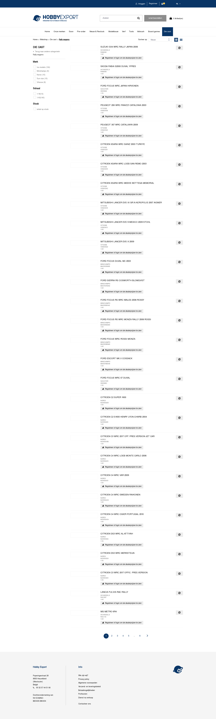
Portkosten (82, 694)
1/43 (40, 98)
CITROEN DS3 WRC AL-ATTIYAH (116, 534)
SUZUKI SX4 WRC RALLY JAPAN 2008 (119, 47)
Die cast (167, 31)
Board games (154, 31)
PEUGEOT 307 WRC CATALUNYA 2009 (119, 125)
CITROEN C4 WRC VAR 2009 (114, 475)
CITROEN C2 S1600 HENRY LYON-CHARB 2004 (123, 417)
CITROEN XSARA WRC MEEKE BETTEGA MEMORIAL (127, 183)
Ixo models (43, 67)
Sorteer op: (142, 39)
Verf (124, 31)
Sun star (42, 79)
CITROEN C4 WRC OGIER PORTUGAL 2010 (122, 514)
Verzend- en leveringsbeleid (89, 687)
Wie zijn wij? (83, 675)
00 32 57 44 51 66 (43, 688)
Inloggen (141, 4)
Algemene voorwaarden (87, 683)
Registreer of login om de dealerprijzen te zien (123, 58)
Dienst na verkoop (85, 698)
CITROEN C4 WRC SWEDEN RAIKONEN (120, 495)
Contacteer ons (84, 704)
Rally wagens (64, 39)
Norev (41, 75)
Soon (71, 31)
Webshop (44, 39)
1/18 (40, 94)
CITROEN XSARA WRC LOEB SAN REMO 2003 (123, 164)
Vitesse (41, 82)
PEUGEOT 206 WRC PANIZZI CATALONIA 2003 (123, 105)
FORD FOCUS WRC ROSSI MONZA (117, 339)
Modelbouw (113, 31)
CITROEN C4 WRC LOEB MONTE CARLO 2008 (123, 456)
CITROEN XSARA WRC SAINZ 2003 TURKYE (122, 144)
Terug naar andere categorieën (47, 51)
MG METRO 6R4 (108, 612)
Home (47, 31)
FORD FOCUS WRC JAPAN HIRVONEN (119, 86)
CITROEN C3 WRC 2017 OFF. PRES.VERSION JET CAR (127, 437)
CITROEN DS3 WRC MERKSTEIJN (117, 553)
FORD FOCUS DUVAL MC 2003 (115, 261)
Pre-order (81, 31)
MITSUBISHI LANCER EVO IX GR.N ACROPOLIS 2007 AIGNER (131, 203)
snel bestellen (155, 18)
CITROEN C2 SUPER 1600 (113, 397)
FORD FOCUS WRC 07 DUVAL (115, 378)
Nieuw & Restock (97, 31)
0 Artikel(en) (178, 19)
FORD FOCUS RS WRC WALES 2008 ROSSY (122, 300)
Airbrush (140, 31)
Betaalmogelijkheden (86, 690)
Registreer (153, 3)
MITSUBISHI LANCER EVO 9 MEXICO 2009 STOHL (125, 222)
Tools (131, 31)
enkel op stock (42, 109)
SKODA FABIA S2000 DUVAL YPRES (118, 67)
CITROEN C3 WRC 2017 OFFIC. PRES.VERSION (124, 573)
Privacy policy (83, 679)
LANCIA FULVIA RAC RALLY (114, 592)
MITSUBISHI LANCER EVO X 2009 (117, 242)
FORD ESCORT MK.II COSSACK (116, 359)
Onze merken (59, 31)
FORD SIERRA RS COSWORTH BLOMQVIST (122, 281)
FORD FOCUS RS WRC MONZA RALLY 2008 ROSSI (125, 320)
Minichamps (43, 71)
